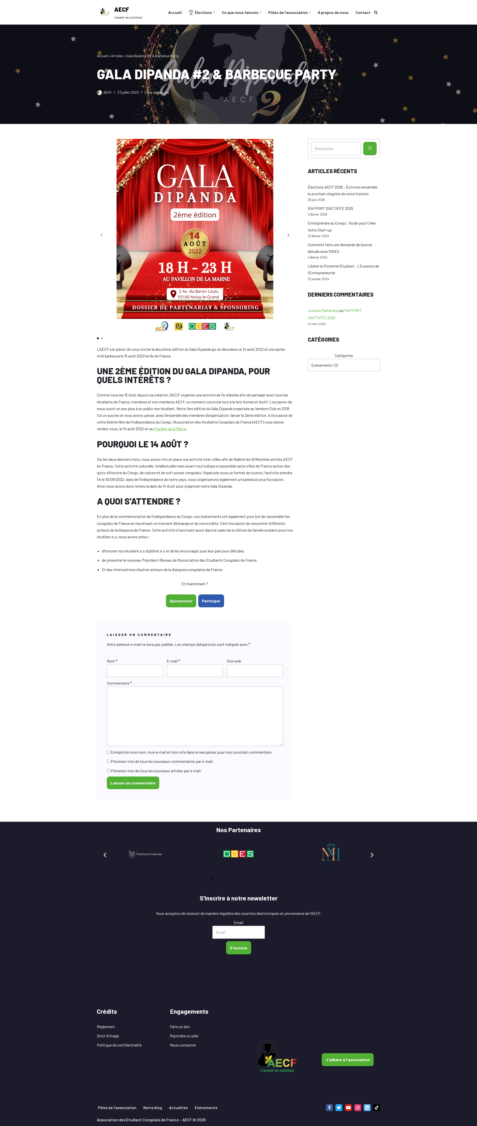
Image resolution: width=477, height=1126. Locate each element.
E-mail (173, 661)
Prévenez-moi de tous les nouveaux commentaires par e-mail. (162, 761)
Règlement (106, 1026)
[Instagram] (357, 1107)
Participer (211, 600)
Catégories (344, 355)
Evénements (206, 1107)
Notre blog (152, 1107)
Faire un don (180, 1026)
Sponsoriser (181, 600)
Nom (112, 661)
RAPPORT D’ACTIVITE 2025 (330, 208)
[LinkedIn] (367, 1107)
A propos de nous (333, 12)
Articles (117, 56)
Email (238, 922)
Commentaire (119, 683)
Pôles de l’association (117, 1107)
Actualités (178, 1107)
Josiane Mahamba (323, 310)
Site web (234, 661)
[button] (214, 12)
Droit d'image (108, 1035)
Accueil (175, 12)
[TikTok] (376, 1107)
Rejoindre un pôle (184, 1035)
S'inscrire (238, 947)
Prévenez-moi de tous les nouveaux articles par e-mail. (156, 770)
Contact (363, 12)
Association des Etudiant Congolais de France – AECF (144, 1119)
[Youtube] (348, 1107)
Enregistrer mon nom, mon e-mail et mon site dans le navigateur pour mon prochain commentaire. (192, 752)
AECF (107, 92)
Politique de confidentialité (119, 1045)
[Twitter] (338, 1107)
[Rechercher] (376, 12)
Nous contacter (183, 1045)
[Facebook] (329, 1107)
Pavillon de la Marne (170, 428)
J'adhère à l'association (347, 1059)
